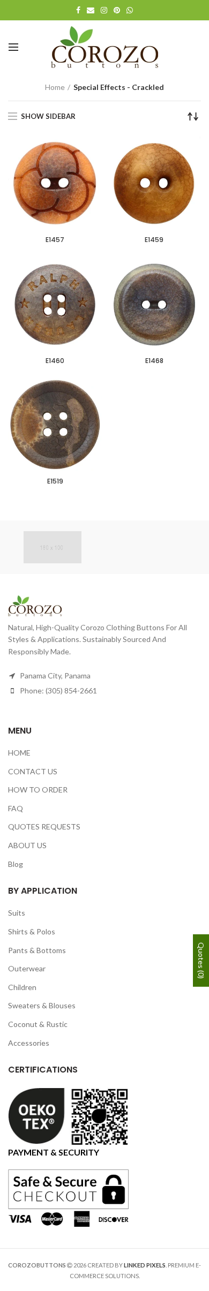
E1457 (55, 240)
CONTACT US (32, 771)
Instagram (104, 10)
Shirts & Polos (31, 931)
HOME (19, 752)
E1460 (55, 361)
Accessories (28, 1042)
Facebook (78, 10)
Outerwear (27, 968)
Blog (15, 864)
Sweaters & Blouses (42, 1005)
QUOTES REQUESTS (44, 826)
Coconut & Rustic (38, 1024)
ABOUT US (27, 845)
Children (22, 987)
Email (91, 10)
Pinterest (116, 10)
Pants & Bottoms (37, 950)
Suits (16, 912)
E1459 (154, 240)
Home (55, 87)
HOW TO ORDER (38, 789)
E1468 (154, 361)
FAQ (15, 808)
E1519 (55, 481)
